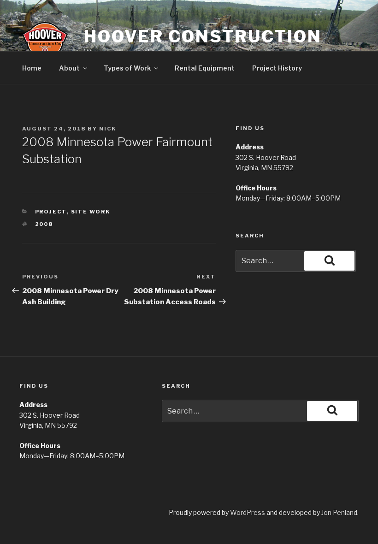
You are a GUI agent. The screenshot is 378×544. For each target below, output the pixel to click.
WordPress (247, 512)
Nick (107, 128)
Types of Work (127, 68)
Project (51, 211)
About (69, 68)
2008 (44, 224)
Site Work (91, 211)
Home (31, 68)
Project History (277, 68)
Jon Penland (339, 512)
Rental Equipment (205, 68)
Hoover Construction (203, 36)
